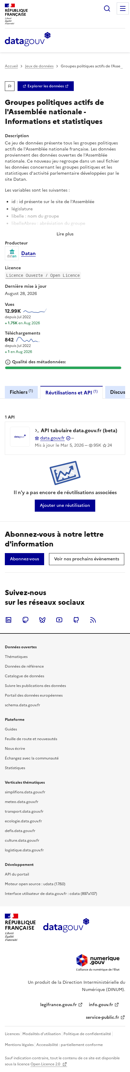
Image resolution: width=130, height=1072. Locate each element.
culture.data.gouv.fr (22, 840)
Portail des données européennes (34, 695)
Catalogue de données (24, 676)
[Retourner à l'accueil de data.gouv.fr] (27, 39)
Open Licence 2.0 (46, 1064)
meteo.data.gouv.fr (21, 802)
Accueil (11, 66)
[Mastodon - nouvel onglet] (25, 620)
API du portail (17, 874)
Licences (12, 1034)
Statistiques (15, 768)
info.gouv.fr (101, 1005)
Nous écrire (15, 748)
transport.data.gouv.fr (24, 811)
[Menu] (123, 8)
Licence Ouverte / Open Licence (43, 275)
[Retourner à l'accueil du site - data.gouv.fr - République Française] (66, 927)
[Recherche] (107, 8)
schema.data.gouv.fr (22, 705)
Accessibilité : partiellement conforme (69, 1045)
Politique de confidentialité (87, 1034)
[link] (46, 86)
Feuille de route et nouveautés (31, 739)
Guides (11, 729)
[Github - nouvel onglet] (76, 620)
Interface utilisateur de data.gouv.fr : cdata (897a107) (51, 893)
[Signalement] (10, 86)
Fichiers (21, 392)
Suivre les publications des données (35, 685)
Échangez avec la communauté (32, 758)
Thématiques (16, 656)
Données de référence (24, 666)
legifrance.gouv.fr (58, 1005)
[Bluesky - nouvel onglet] (42, 620)
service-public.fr (102, 1017)
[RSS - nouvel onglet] (93, 620)
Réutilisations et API (71, 392)
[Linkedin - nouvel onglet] (8, 620)
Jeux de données (39, 66)
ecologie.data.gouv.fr (23, 821)
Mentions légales (19, 1045)
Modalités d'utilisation (41, 1034)
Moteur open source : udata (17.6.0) (35, 884)
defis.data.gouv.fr (20, 831)
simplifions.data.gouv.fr (25, 792)
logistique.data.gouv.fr (24, 850)
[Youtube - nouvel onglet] (59, 620)
